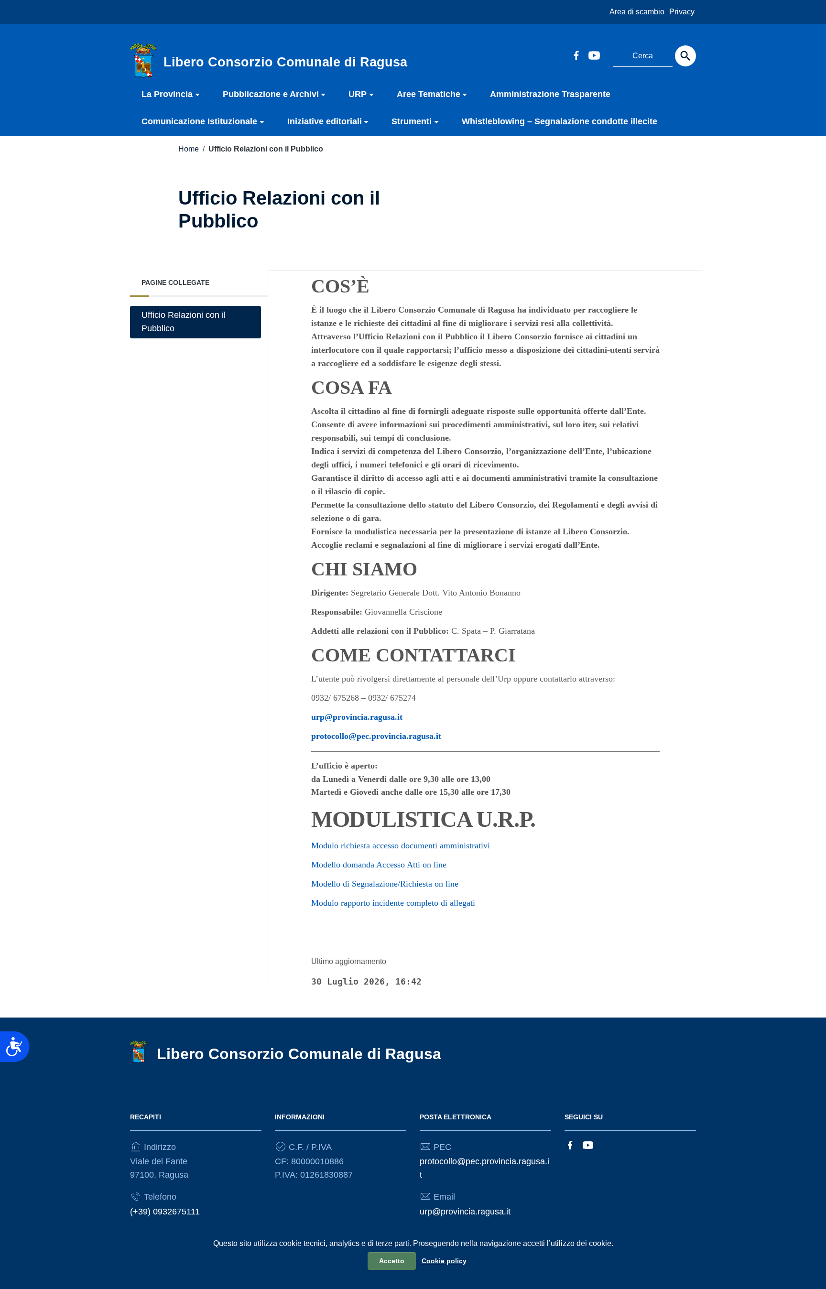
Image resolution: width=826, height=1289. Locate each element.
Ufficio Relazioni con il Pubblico (183, 321)
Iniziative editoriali (324, 121)
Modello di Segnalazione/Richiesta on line (384, 883)
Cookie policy (444, 1261)
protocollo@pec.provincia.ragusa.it (376, 736)
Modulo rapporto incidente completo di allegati (393, 903)
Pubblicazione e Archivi (271, 94)
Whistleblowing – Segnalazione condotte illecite (559, 121)
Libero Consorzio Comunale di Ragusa (299, 1053)
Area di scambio (636, 12)
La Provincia (167, 94)
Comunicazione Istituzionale (199, 121)
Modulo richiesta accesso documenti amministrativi (400, 845)
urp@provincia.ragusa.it (356, 717)
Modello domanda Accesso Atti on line (378, 864)
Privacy (682, 12)
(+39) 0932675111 (165, 1211)
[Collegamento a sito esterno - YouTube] (593, 54)
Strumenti (411, 121)
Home (188, 149)
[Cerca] (685, 55)
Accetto (391, 1261)
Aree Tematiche (428, 94)
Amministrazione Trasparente (550, 94)
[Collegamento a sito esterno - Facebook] (576, 54)
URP (357, 94)
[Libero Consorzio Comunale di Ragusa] (143, 60)
